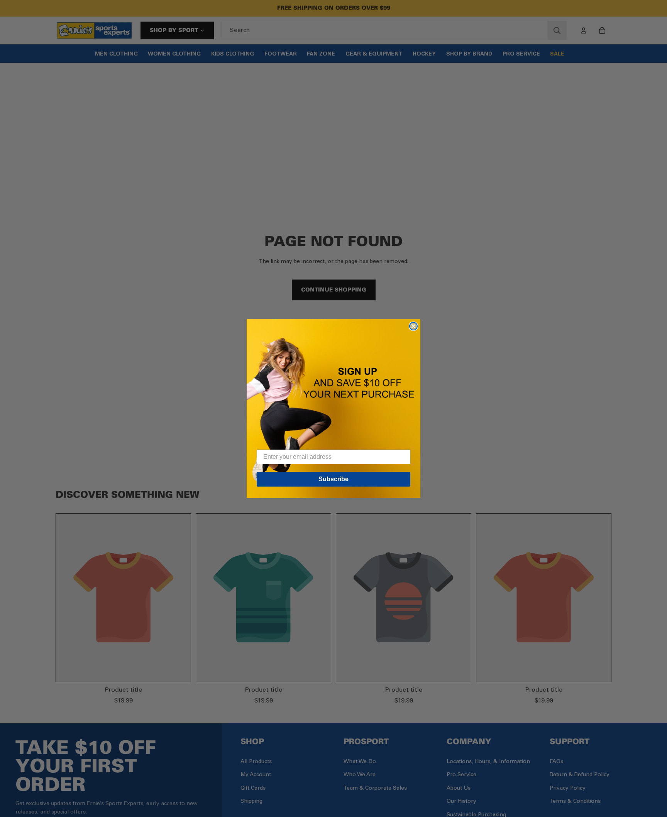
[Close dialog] (413, 326)
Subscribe (333, 479)
